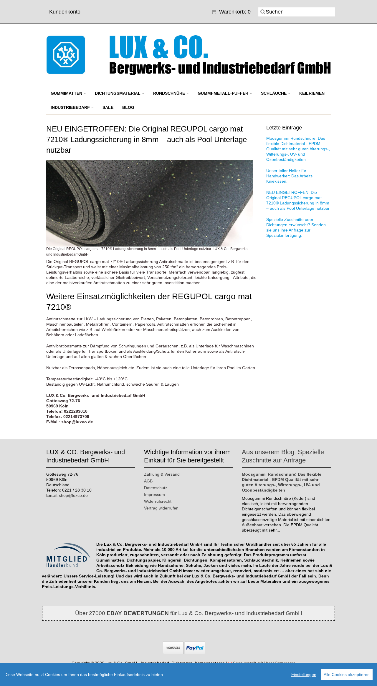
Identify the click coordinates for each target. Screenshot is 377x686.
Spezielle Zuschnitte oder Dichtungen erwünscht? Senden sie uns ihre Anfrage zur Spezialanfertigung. (296, 227)
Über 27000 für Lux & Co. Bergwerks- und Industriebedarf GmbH (188, 613)
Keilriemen (312, 93)
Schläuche (274, 93)
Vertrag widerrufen (161, 508)
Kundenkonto (64, 12)
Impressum (154, 494)
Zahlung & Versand (162, 474)
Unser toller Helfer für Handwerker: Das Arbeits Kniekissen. (289, 176)
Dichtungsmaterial (118, 93)
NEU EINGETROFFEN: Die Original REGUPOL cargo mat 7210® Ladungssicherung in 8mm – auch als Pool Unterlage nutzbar (298, 200)
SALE (107, 107)
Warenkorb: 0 (234, 12)
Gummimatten (67, 93)
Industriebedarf (71, 107)
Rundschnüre (169, 93)
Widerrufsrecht (157, 501)
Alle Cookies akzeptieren (347, 674)
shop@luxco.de (73, 495)
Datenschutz (155, 487)
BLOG (128, 107)
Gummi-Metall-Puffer (223, 93)
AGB (148, 481)
